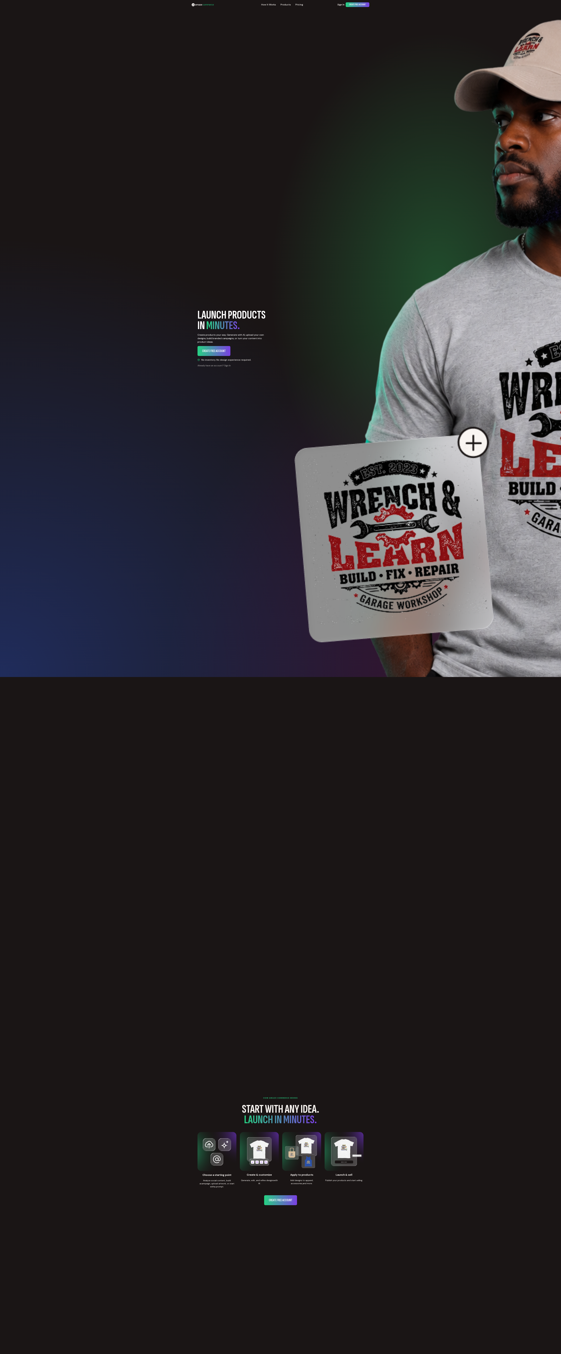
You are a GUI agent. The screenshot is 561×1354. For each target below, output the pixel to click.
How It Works (268, 4)
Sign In (340, 4)
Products (285, 4)
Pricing (299, 4)
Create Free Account (357, 4)
